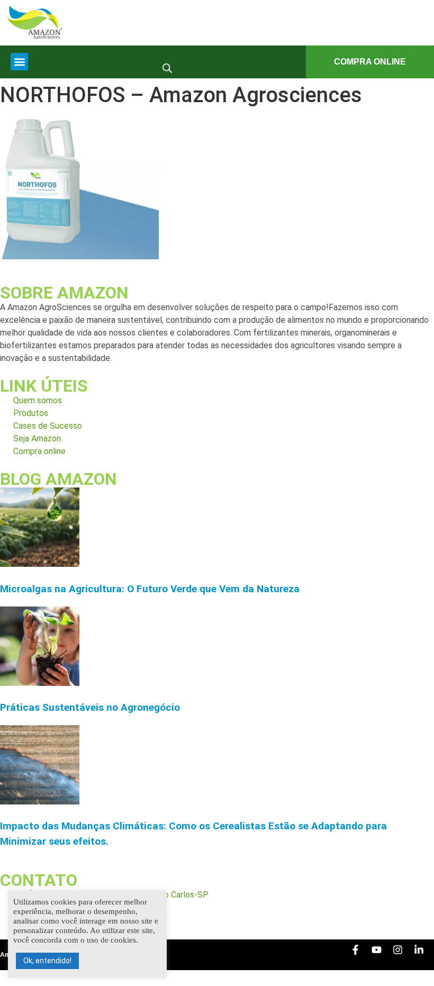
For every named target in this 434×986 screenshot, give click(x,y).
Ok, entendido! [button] (47, 960)
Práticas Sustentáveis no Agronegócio (90, 707)
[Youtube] (382, 955)
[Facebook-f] (360, 955)
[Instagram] (403, 955)
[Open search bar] (167, 67)
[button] (19, 61)
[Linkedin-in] (424, 955)
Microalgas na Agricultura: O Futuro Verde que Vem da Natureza (150, 589)
